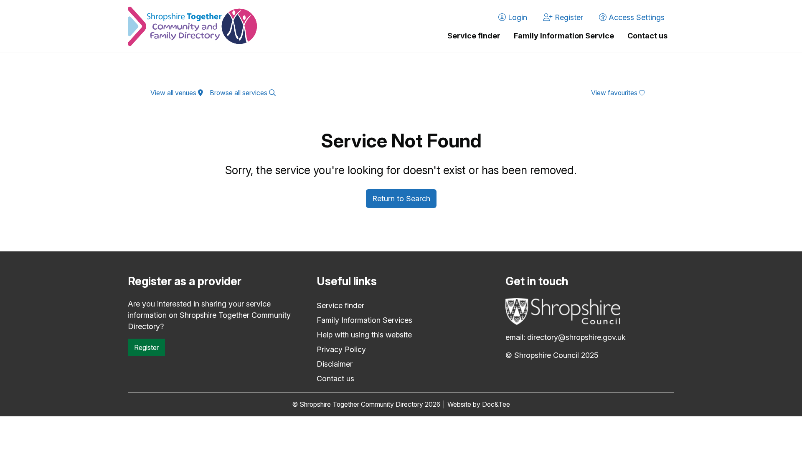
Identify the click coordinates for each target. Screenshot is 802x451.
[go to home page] (192, 26)
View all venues (174, 93)
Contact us (647, 35)
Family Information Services (364, 320)
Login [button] (516, 17)
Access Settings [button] (636, 17)
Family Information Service (564, 35)
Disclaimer (335, 364)
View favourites (615, 93)
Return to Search (401, 198)
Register (146, 347)
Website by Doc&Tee (478, 404)
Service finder (473, 35)
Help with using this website (364, 334)
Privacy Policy (341, 349)
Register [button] (568, 17)
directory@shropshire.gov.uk (576, 337)
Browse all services (239, 93)
